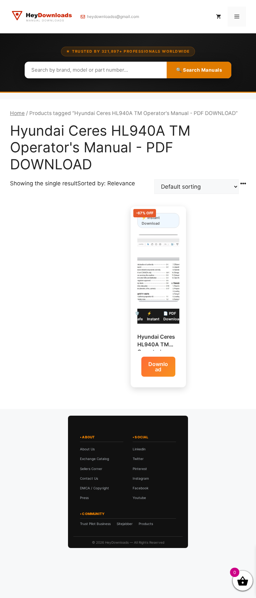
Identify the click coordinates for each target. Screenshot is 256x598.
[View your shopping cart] (218, 17)
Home (17, 113)
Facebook (140, 488)
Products (146, 524)
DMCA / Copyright (94, 488)
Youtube (139, 498)
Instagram (141, 478)
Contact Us (89, 478)
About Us (87, 449)
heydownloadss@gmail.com (113, 16)
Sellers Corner (91, 469)
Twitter (138, 459)
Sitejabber (125, 524)
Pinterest (140, 469)
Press (84, 498)
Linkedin (139, 449)
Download (158, 367)
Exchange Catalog (94, 459)
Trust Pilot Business (95, 524)
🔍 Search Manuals (199, 70)
